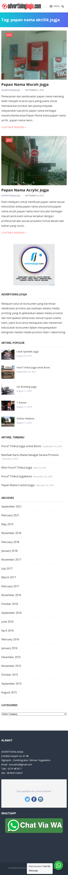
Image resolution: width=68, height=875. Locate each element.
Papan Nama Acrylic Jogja (25, 189)
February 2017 (10, 586)
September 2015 (11, 683)
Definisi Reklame (25, 418)
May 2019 (7, 524)
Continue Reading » (13, 127)
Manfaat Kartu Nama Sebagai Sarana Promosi (30, 455)
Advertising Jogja (24, 867)
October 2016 (9, 604)
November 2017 (11, 559)
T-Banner (22, 402)
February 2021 (10, 515)
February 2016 (10, 639)
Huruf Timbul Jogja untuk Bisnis (33, 367)
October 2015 (9, 674)
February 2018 (10, 542)
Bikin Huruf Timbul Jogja (16, 467)
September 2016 (11, 613)
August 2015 (9, 692)
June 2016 (7, 621)
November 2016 (11, 595)
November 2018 (11, 533)
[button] (55, 6)
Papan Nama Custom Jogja (17, 485)
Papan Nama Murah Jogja (25, 84)
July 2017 (6, 568)
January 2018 (9, 551)
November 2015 (11, 666)
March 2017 (8, 577)
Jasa (9, 34)
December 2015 (11, 657)
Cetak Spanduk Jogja (27, 351)
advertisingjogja (10, 90)
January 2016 (9, 648)
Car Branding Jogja (26, 386)
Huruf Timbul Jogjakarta (16, 476)
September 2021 (11, 506)
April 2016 (7, 630)
